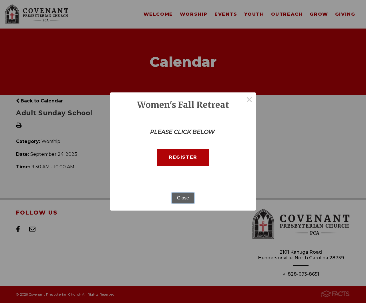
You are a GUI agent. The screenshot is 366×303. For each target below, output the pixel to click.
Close (183, 197)
